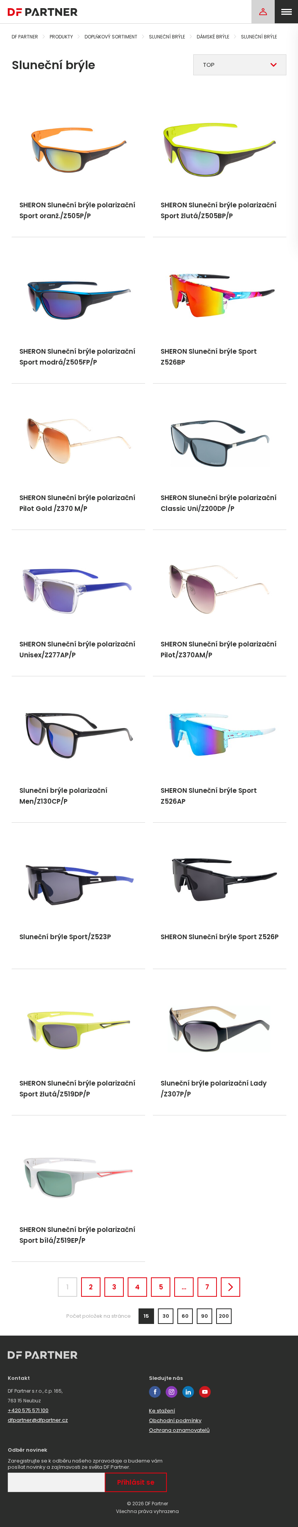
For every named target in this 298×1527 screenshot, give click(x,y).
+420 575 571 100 (28, 1410)
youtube (205, 1392)
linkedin (188, 1392)
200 (224, 1316)
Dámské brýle (213, 36)
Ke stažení (162, 1410)
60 (185, 1316)
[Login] (263, 11)
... (184, 1287)
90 (204, 1316)
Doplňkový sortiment (111, 36)
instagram (171, 1392)
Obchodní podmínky (175, 1420)
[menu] (286, 11)
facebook (155, 1392)
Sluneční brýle (167, 36)
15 (146, 1316)
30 (166, 1316)
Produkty (61, 36)
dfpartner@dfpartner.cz (38, 1420)
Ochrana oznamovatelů (179, 1430)
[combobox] (239, 64)
